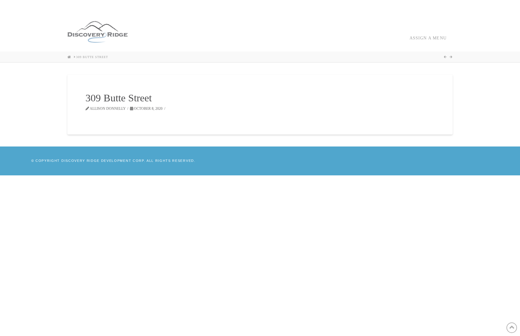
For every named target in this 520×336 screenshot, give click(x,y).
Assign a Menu (428, 38)
